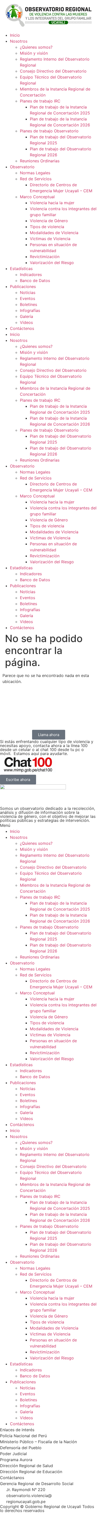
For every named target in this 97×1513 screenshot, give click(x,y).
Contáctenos (22, 328)
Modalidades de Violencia (54, 232)
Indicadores (31, 274)
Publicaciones (23, 286)
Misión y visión (34, 53)
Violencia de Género (49, 220)
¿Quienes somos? (36, 47)
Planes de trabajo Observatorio (49, 130)
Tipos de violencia (47, 226)
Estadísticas (21, 268)
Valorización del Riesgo (52, 262)
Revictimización (44, 256)
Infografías (30, 310)
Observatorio (22, 166)
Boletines (28, 304)
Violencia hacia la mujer (52, 202)
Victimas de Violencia (50, 238)
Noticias (27, 292)
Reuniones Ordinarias (39, 160)
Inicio (15, 35)
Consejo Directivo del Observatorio (53, 71)
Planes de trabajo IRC (40, 100)
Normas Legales (35, 172)
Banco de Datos (35, 280)
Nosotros (18, 41)
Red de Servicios (35, 178)
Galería (26, 316)
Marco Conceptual (37, 196)
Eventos (27, 298)
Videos (26, 322)
